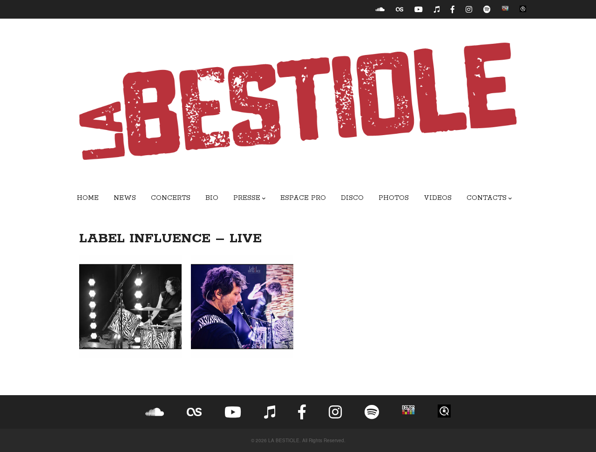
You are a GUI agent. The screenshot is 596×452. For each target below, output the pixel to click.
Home (88, 198)
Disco (352, 198)
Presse (246, 198)
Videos (438, 198)
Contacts (487, 198)
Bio (211, 198)
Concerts (170, 198)
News (125, 198)
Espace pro (303, 198)
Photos (394, 198)
